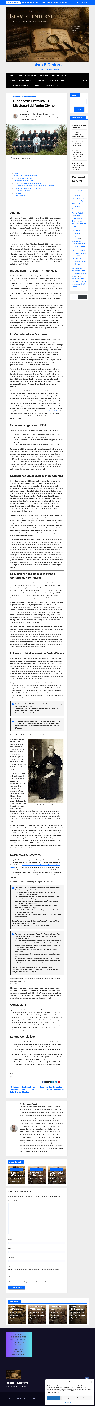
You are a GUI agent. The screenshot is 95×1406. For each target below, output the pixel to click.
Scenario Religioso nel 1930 (23, 180)
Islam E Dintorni (47, 64)
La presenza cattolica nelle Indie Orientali (27, 183)
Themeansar (37, 1399)
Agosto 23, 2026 (17, 1312)
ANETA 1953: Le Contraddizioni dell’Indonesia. (77, 143)
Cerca (74, 95)
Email (10, 1248)
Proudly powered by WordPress (15, 1399)
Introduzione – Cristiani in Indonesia (26, 175)
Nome (10, 1239)
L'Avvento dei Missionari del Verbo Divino (27, 188)
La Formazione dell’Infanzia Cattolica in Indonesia (79, 261)
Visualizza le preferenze (84, 1398)
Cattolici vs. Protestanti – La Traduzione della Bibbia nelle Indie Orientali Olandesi (22, 1089)
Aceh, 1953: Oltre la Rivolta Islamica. (79, 223)
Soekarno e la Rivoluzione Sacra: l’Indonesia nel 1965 (78, 243)
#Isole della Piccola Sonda (29, 117)
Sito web (11, 1257)
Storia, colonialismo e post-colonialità (24, 96)
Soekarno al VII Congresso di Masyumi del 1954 (78, 134)
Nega (68, 1398)
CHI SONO (12, 80)
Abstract (16, 173)
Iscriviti (82, 297)
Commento (12, 1201)
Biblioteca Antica (59, 75)
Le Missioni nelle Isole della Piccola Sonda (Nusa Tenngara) (34, 185)
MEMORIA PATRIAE (52, 85)
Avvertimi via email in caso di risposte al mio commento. (29, 1277)
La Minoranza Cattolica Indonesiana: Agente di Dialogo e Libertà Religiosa (79, 281)
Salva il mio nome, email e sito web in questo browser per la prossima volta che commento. (34, 1270)
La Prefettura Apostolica (22, 190)
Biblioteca (44, 75)
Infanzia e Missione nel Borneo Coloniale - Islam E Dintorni (79, 253)
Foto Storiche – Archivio (18, 85)
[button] (91, 1382)
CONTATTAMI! (40, 80)
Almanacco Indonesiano (26, 75)
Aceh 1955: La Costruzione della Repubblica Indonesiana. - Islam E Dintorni (78, 195)
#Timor (33, 119)
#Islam (52, 114)
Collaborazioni (25, 80)
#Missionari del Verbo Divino (47, 117)
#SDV (28, 119)
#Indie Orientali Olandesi (41, 114)
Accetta (53, 1398)
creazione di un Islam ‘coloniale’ (47, 411)
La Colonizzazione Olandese (23, 178)
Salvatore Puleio (26, 111)
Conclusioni (18, 193)
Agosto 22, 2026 (37, 1312)
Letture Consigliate (20, 195)
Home (11, 75)
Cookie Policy (68, 1402)
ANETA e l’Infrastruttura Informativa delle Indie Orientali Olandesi (77, 154)
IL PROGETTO (37, 85)
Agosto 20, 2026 (58, 1312)
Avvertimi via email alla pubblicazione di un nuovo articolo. (30, 1282)
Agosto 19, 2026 (78, 1312)
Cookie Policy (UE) (57, 80)
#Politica (23, 119)
